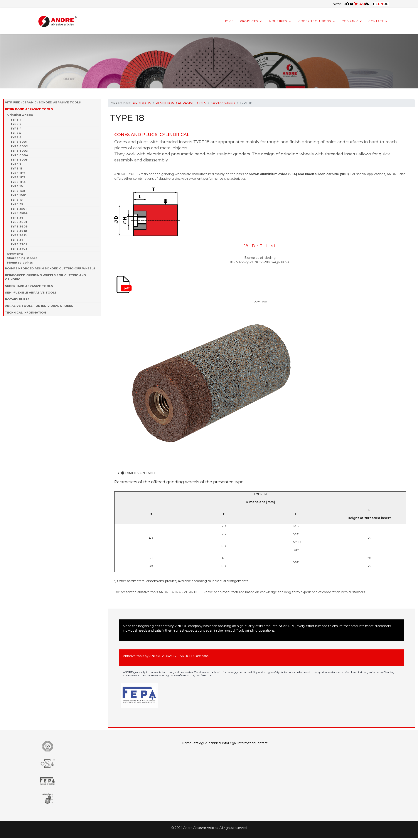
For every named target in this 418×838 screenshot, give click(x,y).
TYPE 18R (17, 190)
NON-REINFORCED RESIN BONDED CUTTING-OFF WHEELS (50, 268)
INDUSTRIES (278, 21)
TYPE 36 (17, 217)
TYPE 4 (16, 128)
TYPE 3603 (19, 226)
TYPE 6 (16, 137)
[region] (209, 61)
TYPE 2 (15, 124)
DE (386, 4)
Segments (15, 253)
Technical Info (217, 743)
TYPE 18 (16, 186)
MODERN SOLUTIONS (314, 21)
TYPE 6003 (19, 150)
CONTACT (375, 21)
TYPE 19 (16, 199)
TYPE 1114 (17, 182)
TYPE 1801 (18, 195)
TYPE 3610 (18, 230)
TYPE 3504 (18, 213)
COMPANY (350, 21)
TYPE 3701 (18, 244)
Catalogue (199, 743)
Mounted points (20, 262)
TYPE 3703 (18, 248)
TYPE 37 (16, 239)
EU (343, 4)
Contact (261, 743)
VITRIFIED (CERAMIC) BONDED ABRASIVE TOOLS (43, 102)
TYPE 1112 (17, 173)
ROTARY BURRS (17, 299)
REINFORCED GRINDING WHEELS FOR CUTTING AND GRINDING (45, 277)
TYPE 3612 (18, 235)
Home (187, 743)
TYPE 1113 (17, 177)
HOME (228, 21)
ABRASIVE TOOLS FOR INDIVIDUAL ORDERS (39, 305)
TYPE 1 (15, 119)
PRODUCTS (249, 21)
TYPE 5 (15, 132)
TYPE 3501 (18, 208)
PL (375, 4)
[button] (99, 102)
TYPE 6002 (19, 146)
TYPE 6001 (18, 141)
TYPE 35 (16, 204)
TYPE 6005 (19, 159)
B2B (361, 4)
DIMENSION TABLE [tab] (140, 473)
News (337, 4)
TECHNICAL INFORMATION (25, 312)
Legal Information (241, 743)
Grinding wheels (20, 114)
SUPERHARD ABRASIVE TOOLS (29, 286)
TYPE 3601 (18, 222)
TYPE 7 (15, 164)
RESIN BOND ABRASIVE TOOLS (29, 109)
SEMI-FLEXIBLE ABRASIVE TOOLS (31, 292)
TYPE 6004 (19, 155)
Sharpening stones (22, 258)
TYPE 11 (16, 168)
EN (380, 4)
